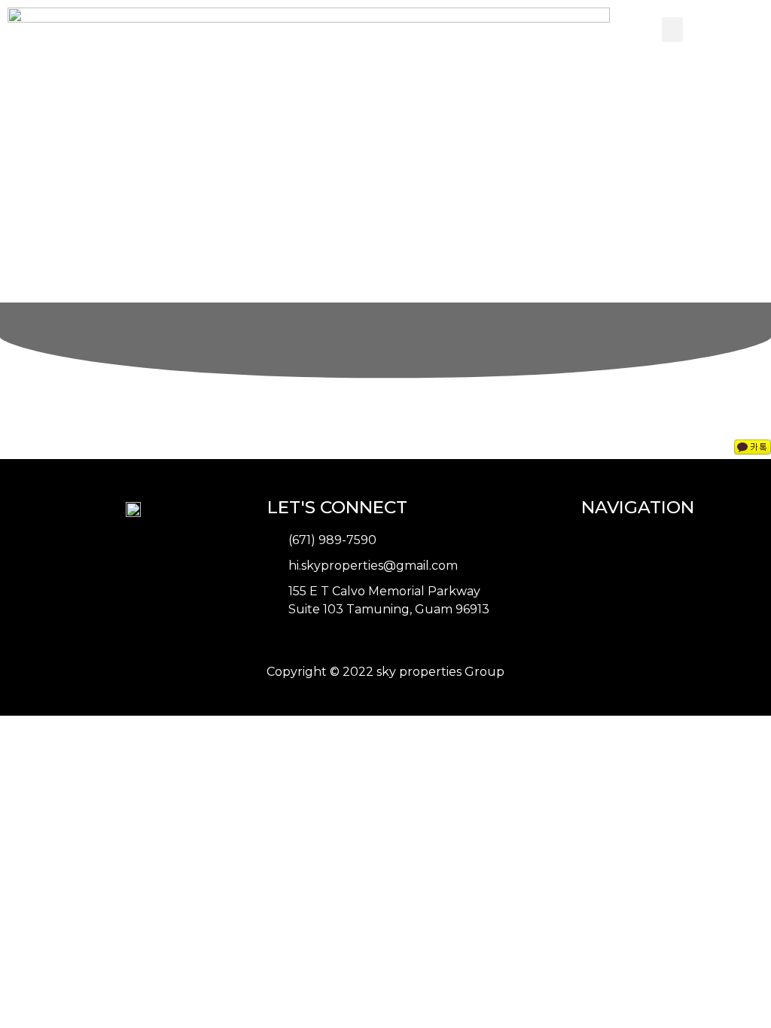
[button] (672, 29)
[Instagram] (306, 643)
